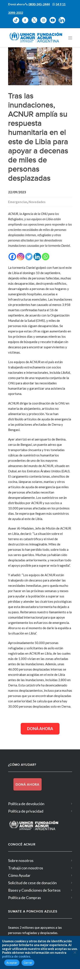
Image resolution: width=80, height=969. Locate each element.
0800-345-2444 (39, 4)
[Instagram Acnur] (44, 23)
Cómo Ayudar (19, 875)
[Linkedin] (37, 256)
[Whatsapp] (45, 256)
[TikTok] (17, 23)
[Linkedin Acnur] (63, 23)
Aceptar (11, 962)
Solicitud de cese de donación (32, 882)
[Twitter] (29, 256)
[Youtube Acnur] (54, 23)
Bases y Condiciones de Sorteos (34, 890)
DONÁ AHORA (40, 728)
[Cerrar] (75, 952)
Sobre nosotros (20, 860)
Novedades (37, 202)
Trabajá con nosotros (25, 868)
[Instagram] (20, 256)
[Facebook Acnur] (26, 23)
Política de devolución (26, 803)
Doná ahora (27, 784)
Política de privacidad (25, 811)
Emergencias (17, 202)
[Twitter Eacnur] (35, 23)
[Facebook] (12, 256)
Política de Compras (24, 897)
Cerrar (28, 962)
